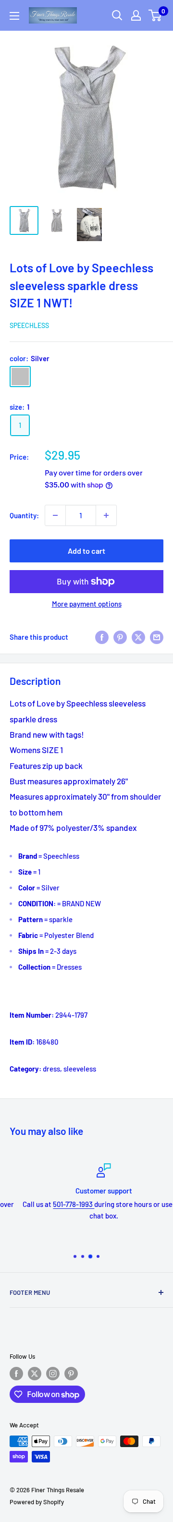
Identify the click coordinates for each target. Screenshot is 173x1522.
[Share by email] (156, 637)
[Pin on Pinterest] (120, 637)
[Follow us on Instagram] (53, 1373)
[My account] (136, 15)
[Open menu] (14, 16)
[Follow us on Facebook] (16, 1373)
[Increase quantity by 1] (106, 515)
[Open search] (117, 15)
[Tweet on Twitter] (138, 637)
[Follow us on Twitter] (34, 1373)
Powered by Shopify (37, 1502)
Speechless (29, 325)
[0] (155, 15)
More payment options (87, 603)
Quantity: (24, 515)
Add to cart (86, 550)
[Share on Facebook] (102, 637)
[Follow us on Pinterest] (71, 1373)
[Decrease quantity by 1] (55, 515)
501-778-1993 (57, 1204)
